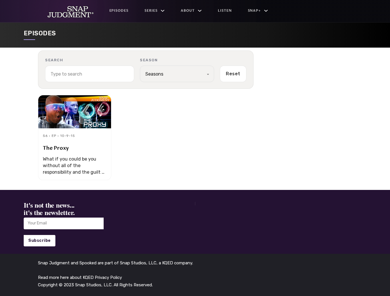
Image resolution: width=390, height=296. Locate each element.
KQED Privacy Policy (102, 277)
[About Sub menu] (200, 11)
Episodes (119, 10)
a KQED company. (176, 262)
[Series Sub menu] (162, 11)
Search (54, 60)
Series (151, 10)
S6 (45, 136)
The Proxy (56, 148)
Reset (233, 73)
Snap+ (254, 10)
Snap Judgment (54, 262)
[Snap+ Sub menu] (266, 11)
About (188, 10)
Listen (225, 10)
